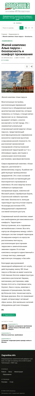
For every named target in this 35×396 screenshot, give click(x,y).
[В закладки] (27, 66)
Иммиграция (18, 372)
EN (32, 27)
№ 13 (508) (5, 60)
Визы (10, 372)
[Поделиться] (32, 66)
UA (29, 27)
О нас (11, 382)
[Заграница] (17, 7)
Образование (7, 374)
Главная (4, 34)
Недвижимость (14, 34)
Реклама (4, 382)
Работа (3, 372)
